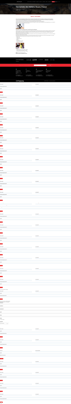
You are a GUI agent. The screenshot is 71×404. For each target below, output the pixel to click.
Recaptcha (1, 321)
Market (1, 318)
